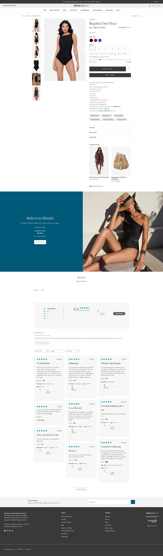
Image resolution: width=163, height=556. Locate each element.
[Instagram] (7, 530)
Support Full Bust (108, 119)
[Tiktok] (12, 530)
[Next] (84, 49)
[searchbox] (40, 351)
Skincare (109, 10)
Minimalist (28, 16)
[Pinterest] (9, 530)
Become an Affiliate (66, 528)
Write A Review (119, 313)
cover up (106, 109)
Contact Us (108, 525)
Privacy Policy (28, 549)
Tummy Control (121, 119)
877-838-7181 (20, 549)
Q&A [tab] (42, 290)
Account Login (109, 528)
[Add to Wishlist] (128, 68)
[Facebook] (5, 530)
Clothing (73, 10)
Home (23, 16)
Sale (118, 10)
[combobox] (57, 351)
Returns (107, 519)
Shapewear (85, 10)
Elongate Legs (94, 116)
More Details (92, 137)
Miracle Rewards (72, 2)
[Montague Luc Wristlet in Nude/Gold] (121, 160)
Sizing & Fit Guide (66, 522)
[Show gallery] (65, 49)
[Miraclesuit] (81, 6)
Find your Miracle (9, 5)
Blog (62, 525)
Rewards (63, 519)
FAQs (106, 522)
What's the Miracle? (66, 516)
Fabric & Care (93, 132)
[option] (65, 49)
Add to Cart (108, 69)
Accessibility (64, 537)
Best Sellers (55, 10)
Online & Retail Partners (67, 531)
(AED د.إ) (156, 2)
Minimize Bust (119, 116)
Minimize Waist (95, 119)
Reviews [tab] (36, 290)
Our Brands (64, 534)
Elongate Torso (107, 116)
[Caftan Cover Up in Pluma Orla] (99, 160)
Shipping (107, 516)
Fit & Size (92, 128)
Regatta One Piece (36, 16)
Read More (40, 242)
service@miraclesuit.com (9, 549)
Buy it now (110, 75)
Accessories (97, 10)
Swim (65, 10)
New (45, 10)
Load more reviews (81, 489)
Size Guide (92, 33)
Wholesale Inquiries (110, 531)
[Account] (149, 6)
